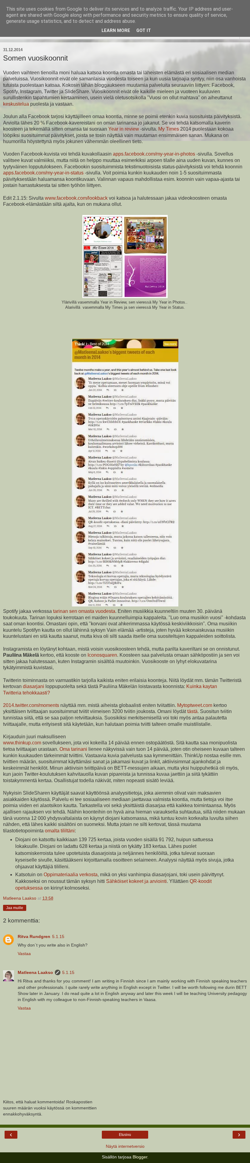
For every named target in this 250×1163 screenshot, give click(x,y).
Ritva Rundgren (34, 936)
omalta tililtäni (60, 830)
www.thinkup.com (22, 742)
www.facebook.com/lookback (76, 198)
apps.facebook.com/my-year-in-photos (154, 153)
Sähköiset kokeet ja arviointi (136, 881)
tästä (192, 711)
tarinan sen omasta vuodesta (83, 611)
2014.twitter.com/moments (31, 705)
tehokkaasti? (36, 692)
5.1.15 (58, 936)
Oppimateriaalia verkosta (71, 874)
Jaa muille (14, 908)
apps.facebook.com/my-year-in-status (43, 172)
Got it (143, 30)
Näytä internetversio (125, 1146)
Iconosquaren (102, 655)
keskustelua (16, 104)
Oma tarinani (73, 749)
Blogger (140, 1156)
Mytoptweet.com (195, 705)
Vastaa (24, 953)
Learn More (116, 30)
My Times (168, 129)
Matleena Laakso (35, 972)
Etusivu (125, 1135)
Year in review (123, 129)
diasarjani (33, 686)
